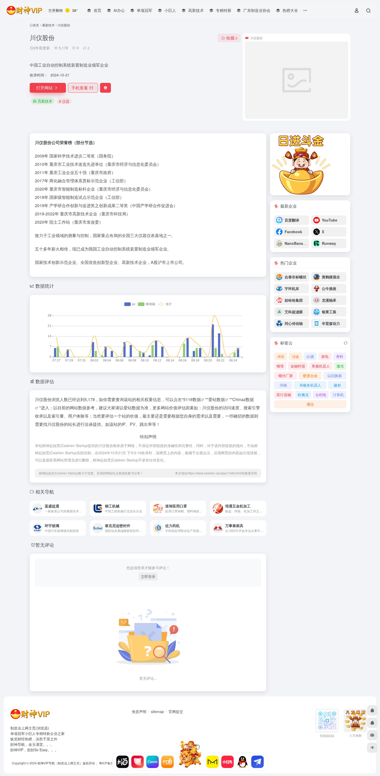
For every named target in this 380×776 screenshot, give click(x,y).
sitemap (157, 711)
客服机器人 (321, 366)
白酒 (310, 356)
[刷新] (346, 343)
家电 (325, 356)
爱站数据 (216, 399)
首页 (36, 25)
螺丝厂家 (285, 375)
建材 (337, 385)
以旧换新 (335, 375)
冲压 (280, 356)
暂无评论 (44, 544)
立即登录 (148, 576)
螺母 (280, 366)
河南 (283, 385)
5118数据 (192, 399)
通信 (310, 404)
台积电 (320, 394)
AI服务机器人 (310, 385)
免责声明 (139, 711)
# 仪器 (64, 101)
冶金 (295, 356)
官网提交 (176, 711)
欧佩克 (303, 394)
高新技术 (48, 25)
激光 (340, 366)
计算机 (338, 394)
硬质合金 (310, 375)
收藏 (231, 38)
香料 (339, 356)
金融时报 (298, 366)
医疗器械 (284, 394)
